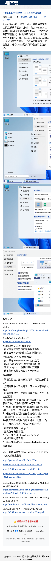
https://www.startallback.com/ (17, 341)
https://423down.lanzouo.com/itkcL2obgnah (23, 512)
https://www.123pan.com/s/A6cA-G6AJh (22, 464)
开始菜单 (33, 17)
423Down (12, 3)
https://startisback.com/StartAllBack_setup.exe (25, 504)
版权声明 (36, 556)
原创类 (24, 17)
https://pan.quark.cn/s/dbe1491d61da (20, 460)
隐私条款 (26, 556)
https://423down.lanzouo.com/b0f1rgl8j (21, 469)
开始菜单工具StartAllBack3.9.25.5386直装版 (22, 13)
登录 (17, 531)
